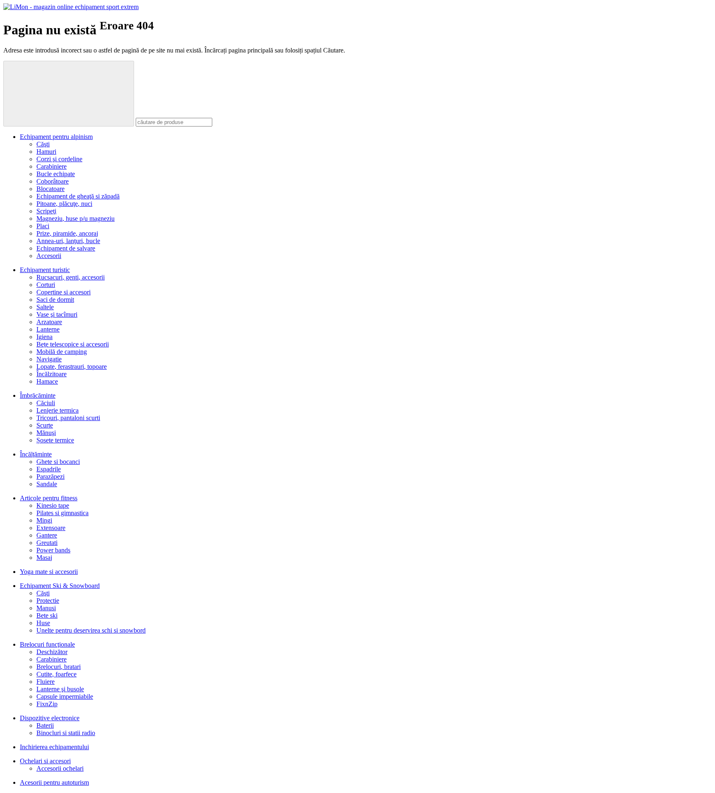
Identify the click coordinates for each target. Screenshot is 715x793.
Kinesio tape (52, 505)
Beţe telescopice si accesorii (72, 344)
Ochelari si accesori (45, 760)
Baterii (45, 725)
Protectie (47, 600)
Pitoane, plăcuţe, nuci (64, 203)
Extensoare (50, 527)
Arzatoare (49, 321)
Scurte (44, 425)
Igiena (44, 336)
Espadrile (48, 469)
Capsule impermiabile (64, 696)
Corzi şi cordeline (59, 158)
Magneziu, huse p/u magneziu (75, 218)
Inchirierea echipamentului (54, 746)
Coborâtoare (52, 181)
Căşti (43, 144)
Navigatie (49, 359)
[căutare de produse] (68, 94)
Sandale (46, 483)
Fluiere (45, 681)
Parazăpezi (50, 476)
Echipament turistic (45, 269)
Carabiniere (51, 166)
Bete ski (47, 615)
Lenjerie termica (57, 410)
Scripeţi (46, 211)
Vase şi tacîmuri (56, 314)
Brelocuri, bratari (58, 666)
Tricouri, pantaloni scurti (68, 417)
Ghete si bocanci (58, 461)
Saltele (45, 307)
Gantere (46, 535)
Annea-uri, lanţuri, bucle (68, 240)
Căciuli (45, 402)
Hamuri (46, 151)
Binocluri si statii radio (65, 732)
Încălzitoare (51, 373)
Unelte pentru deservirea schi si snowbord (91, 630)
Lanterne (48, 329)
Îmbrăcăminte (37, 395)
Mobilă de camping (61, 351)
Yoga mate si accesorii (49, 571)
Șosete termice (55, 440)
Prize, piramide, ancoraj (67, 233)
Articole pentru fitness (48, 498)
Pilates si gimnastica (62, 512)
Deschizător (51, 651)
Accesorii (48, 255)
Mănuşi (46, 432)
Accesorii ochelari (60, 768)
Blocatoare (50, 188)
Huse (43, 622)
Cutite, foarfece (56, 674)
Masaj (44, 557)
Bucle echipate (55, 173)
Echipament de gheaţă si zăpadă (78, 196)
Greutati (47, 542)
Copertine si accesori (63, 292)
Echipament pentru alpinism (56, 136)
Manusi (46, 607)
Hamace (47, 381)
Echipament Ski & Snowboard (60, 585)
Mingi (44, 520)
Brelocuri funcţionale (47, 644)
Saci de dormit (55, 299)
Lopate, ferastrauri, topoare (71, 366)
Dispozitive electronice (49, 717)
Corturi (45, 284)
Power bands (53, 550)
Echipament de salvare (65, 248)
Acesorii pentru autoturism (54, 782)
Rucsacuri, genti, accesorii (70, 277)
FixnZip (47, 703)
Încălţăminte (36, 454)
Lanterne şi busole (60, 689)
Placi (42, 225)
